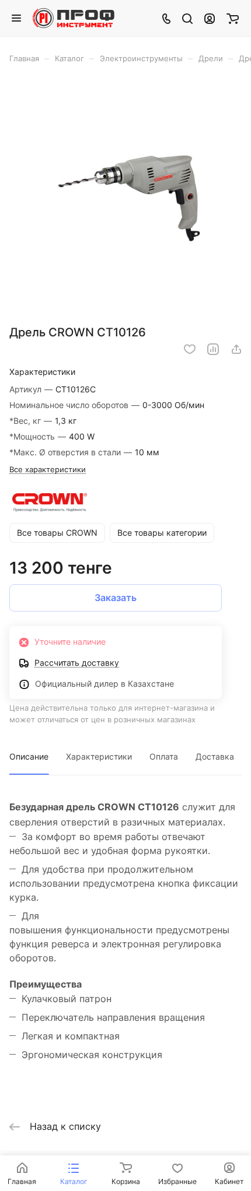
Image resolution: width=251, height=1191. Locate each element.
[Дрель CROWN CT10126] (125, 198)
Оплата (163, 756)
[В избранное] (190, 349)
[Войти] (209, 18)
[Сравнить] (213, 349)
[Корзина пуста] (232, 18)
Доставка (215, 756)
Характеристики (99, 756)
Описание (28, 756)
